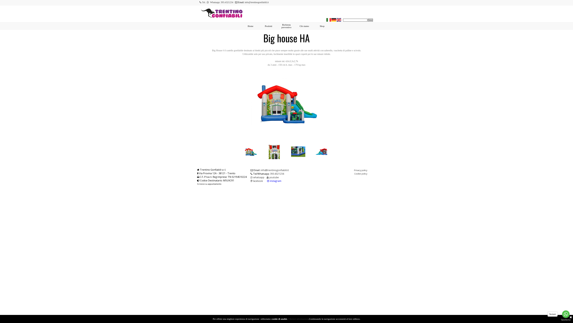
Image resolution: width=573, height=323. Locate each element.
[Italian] (328, 19)
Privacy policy (360, 170)
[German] (333, 19)
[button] (257, 177)
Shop (322, 26)
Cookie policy (360, 173)
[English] (339, 19)
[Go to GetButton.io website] (566, 320)
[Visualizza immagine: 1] (251, 152)
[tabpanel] (256, 2)
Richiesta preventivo (286, 26)
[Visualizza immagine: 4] (322, 152)
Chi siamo (304, 26)
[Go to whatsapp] (566, 314)
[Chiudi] (570, 317)
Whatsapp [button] (215, 2)
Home (250, 26)
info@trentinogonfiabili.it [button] (257, 2)
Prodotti (268, 26)
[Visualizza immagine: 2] (274, 152)
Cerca (370, 20)
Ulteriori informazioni (298, 319)
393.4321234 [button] (227, 2)
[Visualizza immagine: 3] (298, 152)
